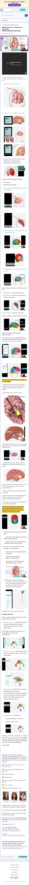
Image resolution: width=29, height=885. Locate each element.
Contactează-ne (14, 874)
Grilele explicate (8, 769)
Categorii (6, 20)
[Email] (26, 857)
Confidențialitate (14, 867)
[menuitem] (14, 20)
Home (12, 9)
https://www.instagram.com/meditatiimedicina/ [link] (13, 835)
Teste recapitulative (9, 780)
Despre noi (14, 872)
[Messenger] (24, 857)
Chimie (9, 766)
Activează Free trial (14, 5)
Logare (22, 9)
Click (18, 843)
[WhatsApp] (19, 857)
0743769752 (11, 824)
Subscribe (4, 845)
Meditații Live (14, 870)
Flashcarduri (7, 774)
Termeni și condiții (14, 865)
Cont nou (17, 9)
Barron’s (4, 766)
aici (8, 821)
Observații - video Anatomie (10, 25)
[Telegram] (21, 857)
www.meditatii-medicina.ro (14, 831)
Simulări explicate (8, 785)
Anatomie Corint (19, 765)
